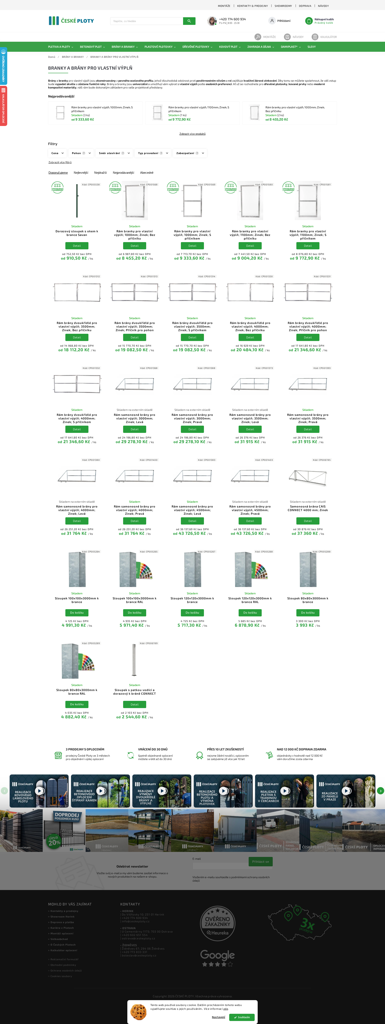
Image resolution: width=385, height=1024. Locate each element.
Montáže (269, 37)
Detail (77, 245)
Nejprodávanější (123, 172)
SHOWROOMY (283, 5)
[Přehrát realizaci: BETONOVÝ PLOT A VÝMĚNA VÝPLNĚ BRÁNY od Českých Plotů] (223, 791)
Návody (298, 37)
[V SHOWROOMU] (77, 201)
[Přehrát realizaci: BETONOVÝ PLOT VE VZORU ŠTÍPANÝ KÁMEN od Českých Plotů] (100, 791)
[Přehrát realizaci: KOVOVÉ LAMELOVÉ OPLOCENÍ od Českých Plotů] (39, 791)
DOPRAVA (305, 5)
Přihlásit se (260, 861)
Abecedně (146, 172)
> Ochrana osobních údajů (65, 970)
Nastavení (218, 1017)
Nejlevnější (81, 172)
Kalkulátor (328, 37)
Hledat (189, 21)
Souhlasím (244, 1017)
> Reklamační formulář (63, 959)
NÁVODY (323, 5)
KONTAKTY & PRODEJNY (252, 5)
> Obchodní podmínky (62, 964)
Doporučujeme (58, 172)
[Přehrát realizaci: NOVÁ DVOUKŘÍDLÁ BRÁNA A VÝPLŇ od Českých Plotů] (161, 791)
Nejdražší (100, 172)
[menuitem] (62, 47)
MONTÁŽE (224, 5)
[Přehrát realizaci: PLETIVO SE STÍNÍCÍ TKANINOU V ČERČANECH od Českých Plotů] (284, 791)
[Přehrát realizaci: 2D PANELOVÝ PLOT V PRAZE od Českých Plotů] (345, 791)
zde (225, 1008)
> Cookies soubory (60, 976)
